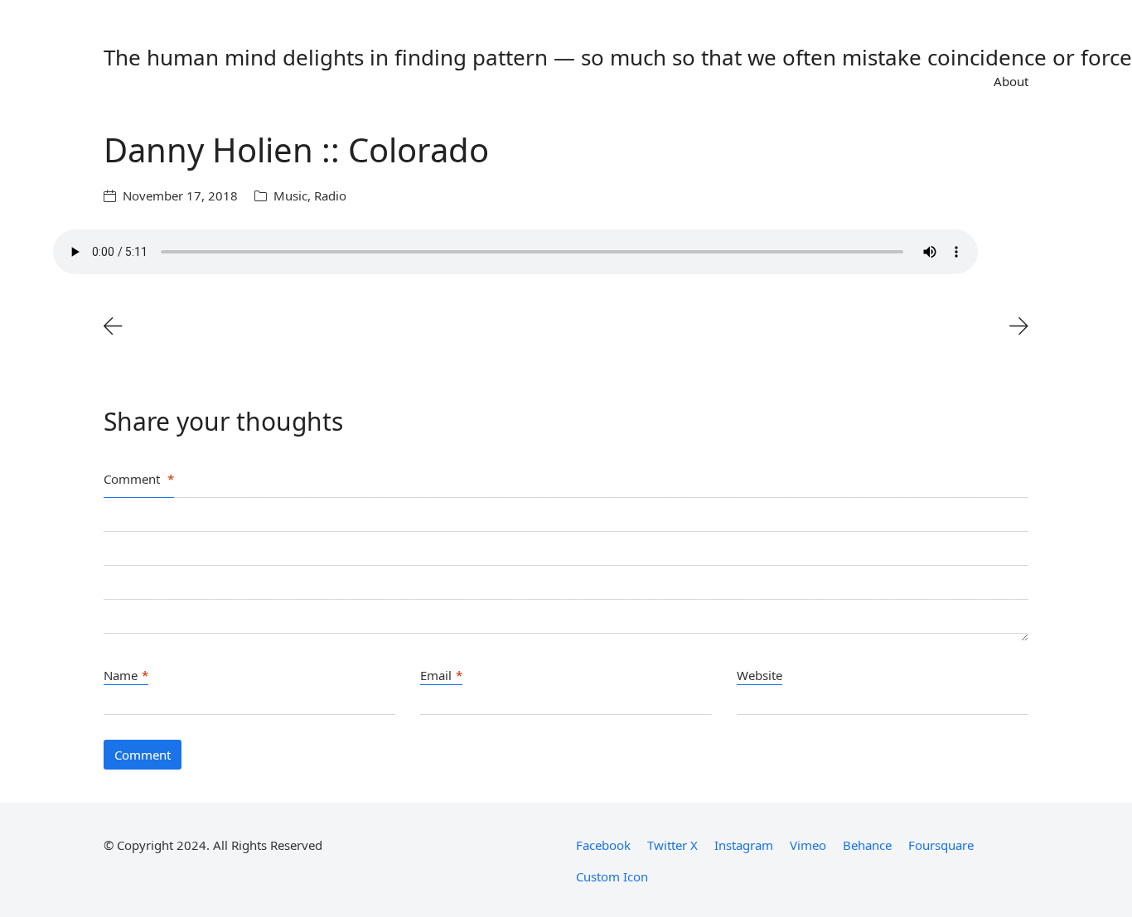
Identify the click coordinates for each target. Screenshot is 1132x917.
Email (441, 675)
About (1011, 81)
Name (126, 675)
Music (290, 195)
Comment (139, 479)
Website (759, 675)
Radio (330, 195)
